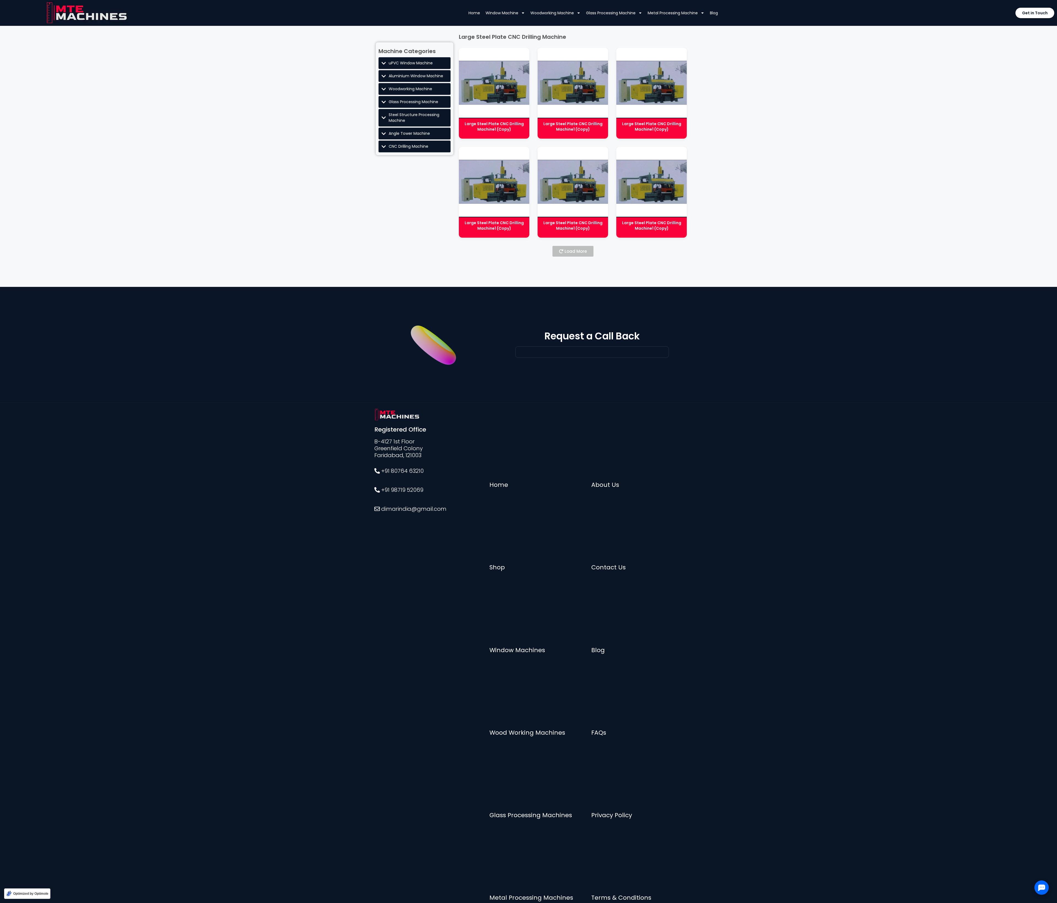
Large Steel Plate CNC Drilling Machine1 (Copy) (494, 126)
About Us (605, 485)
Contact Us (608, 567)
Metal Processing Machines (531, 897)
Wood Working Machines (527, 732)
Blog (714, 13)
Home (474, 13)
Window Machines (517, 650)
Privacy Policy (611, 815)
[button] (572, 251)
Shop (497, 567)
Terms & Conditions (621, 897)
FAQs (598, 732)
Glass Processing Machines (530, 815)
